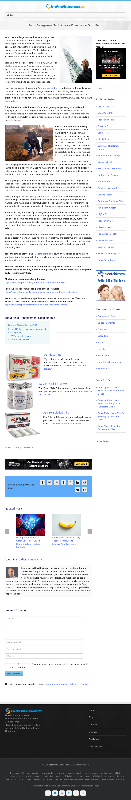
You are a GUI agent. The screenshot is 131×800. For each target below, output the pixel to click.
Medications (104, 355)
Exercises (25, 447)
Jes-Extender (104, 181)
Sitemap (93, 732)
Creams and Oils (106, 316)
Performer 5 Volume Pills (110, 201)
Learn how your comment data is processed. (67, 684)
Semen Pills (104, 368)
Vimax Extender (106, 162)
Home (92, 710)
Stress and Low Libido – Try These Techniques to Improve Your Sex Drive (66, 540)
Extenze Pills (104, 126)
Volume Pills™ (105, 194)
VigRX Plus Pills (106, 106)
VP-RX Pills (103, 139)
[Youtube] (55, 793)
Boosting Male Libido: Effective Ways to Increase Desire (111, 390)
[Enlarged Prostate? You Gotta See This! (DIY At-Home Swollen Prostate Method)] (30, 525)
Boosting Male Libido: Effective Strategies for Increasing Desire (109, 403)
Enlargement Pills (106, 323)
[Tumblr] (63, 482)
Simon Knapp (13, 447)
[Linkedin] (77, 482)
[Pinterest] (56, 482)
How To (101, 349)
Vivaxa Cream (105, 227)
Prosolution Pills (106, 119)
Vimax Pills (103, 132)
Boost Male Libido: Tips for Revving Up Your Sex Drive (111, 416)
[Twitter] (49, 482)
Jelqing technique (44, 253)
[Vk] (77, 489)
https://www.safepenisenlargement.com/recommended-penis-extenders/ (41, 292)
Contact (93, 724)
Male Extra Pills (105, 113)
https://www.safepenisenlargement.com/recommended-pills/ (35, 282)
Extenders (103, 336)
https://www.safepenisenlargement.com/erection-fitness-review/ (37, 304)
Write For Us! (95, 746)
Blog (91, 717)
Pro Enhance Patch (107, 234)
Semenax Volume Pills (109, 188)
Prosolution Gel (105, 220)
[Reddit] (84, 482)
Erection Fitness (106, 247)
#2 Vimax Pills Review (53, 383)
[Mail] (84, 489)
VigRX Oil (102, 214)
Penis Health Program (109, 253)
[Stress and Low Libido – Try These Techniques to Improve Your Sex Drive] (66, 525)
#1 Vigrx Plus (52, 354)
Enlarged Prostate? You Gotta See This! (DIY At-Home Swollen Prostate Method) (28, 542)
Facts (33, 447)
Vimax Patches (105, 240)
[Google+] (70, 482)
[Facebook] (42, 482)
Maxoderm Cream (107, 207)
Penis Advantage (106, 260)
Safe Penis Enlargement (110, 362)
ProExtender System (108, 175)
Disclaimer (94, 739)
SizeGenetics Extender (109, 168)
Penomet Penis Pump (109, 155)
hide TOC (33, 325)
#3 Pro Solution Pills (56, 412)
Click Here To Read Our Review (66, 423)
